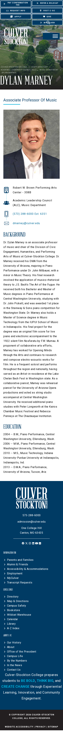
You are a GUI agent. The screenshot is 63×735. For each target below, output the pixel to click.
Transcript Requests (19, 582)
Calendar (12, 619)
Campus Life (15, 656)
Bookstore (13, 610)
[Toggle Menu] (55, 36)
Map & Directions (18, 601)
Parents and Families (20, 559)
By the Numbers (17, 660)
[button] (23, 543)
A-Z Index (13, 628)
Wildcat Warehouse (19, 614)
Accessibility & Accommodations (27, 569)
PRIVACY (40, 727)
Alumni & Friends (17, 564)
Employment (15, 573)
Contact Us (14, 669)
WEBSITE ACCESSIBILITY (19, 727)
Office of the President (21, 651)
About (10, 647)
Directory (13, 596)
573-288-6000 (32, 515)
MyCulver (13, 578)
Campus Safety (16, 605)
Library (11, 623)
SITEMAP (53, 727)
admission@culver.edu (31, 521)
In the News (14, 665)
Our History (14, 642)
